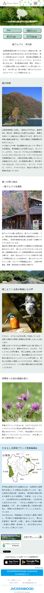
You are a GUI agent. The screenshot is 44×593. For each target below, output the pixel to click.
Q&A (29, 580)
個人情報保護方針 (21, 574)
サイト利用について (13, 580)
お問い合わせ (14, 582)
